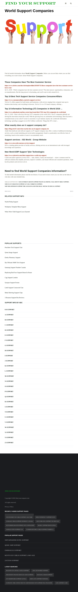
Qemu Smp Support (13, 545)
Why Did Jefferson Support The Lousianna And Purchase (23, 186)
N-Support (9, 381)
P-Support (9, 391)
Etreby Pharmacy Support (12, 257)
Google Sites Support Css (14, 529)
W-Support (9, 427)
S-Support (9, 407)
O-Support (9, 386)
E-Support (9, 335)
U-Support (9, 417)
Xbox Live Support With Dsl (39, 579)
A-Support (9, 315)
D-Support (9, 330)
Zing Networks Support (40, 570)
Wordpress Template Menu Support (15, 207)
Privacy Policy (9, 507)
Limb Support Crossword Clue (14, 287)
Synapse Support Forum (12, 282)
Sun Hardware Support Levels (16, 579)
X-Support (9, 432)
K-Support (9, 366)
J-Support (9, 361)
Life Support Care (62, 583)
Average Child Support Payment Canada (19, 521)
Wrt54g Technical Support (51, 186)
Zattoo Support (12, 560)
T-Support (9, 412)
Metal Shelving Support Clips (14, 292)
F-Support (9, 340)
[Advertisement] (39, 59)
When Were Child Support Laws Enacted (17, 212)
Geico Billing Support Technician (47, 521)
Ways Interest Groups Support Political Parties (35, 182)
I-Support (9, 355)
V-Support (9, 422)
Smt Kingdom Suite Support (17, 540)
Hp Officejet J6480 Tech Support (15, 262)
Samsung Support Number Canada (15, 267)
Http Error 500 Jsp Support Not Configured (20, 525)
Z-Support (9, 442)
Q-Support (9, 396)
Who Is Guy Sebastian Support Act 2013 (17, 184)
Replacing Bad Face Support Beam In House (18, 272)
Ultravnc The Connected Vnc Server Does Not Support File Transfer (29, 583)
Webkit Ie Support (36, 184)
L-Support (9, 371)
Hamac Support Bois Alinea (47, 525)
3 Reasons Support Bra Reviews (14, 297)
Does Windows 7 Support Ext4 (45, 517)
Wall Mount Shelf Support (60, 182)
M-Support (9, 376)
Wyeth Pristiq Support (11, 202)
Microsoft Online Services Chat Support (19, 574)
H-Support (9, 350)
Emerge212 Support (13, 550)
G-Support (9, 345)
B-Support (9, 320)
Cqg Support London (11, 277)
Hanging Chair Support (44, 574)
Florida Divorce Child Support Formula (39, 529)
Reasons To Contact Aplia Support (17, 570)
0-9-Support (9, 309)
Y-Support (9, 437)
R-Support (9, 401)
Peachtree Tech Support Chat (13, 247)
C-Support (9, 325)
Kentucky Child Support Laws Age (20, 555)
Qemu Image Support (11, 252)
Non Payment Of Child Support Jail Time (19, 517)
